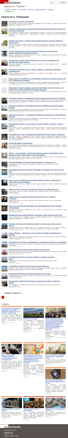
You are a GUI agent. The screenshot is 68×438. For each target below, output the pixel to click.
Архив (14, 10)
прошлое (16, 293)
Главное (7, 10)
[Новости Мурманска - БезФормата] (10, 2)
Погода (30, 10)
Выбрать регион (8, 433)
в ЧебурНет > (9, 11)
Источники (22, 10)
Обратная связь (8, 432)
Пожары (51, 10)
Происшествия (40, 10)
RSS (17, 436)
